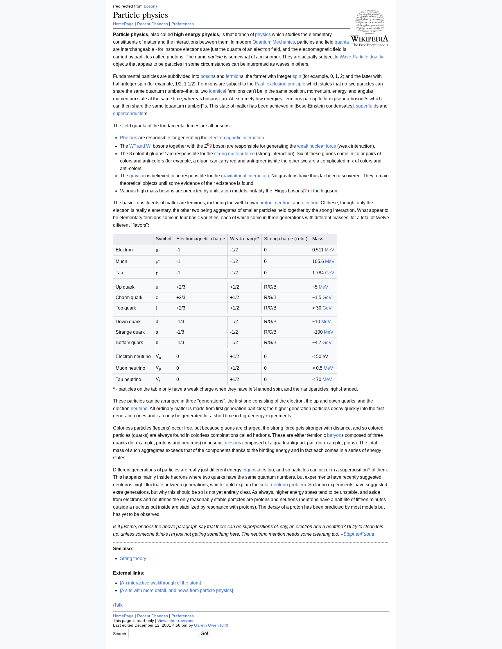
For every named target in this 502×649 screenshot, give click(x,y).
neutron (283, 202)
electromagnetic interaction (236, 137)
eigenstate (253, 469)
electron (310, 202)
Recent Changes (152, 24)
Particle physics (140, 14)
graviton (137, 175)
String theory (133, 558)
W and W (140, 146)
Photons (128, 137)
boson (206, 76)
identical (217, 91)
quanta (342, 42)
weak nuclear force (316, 146)
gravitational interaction (245, 175)
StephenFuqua (358, 534)
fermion (233, 76)
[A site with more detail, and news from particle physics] (176, 590)
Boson (149, 6)
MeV (329, 249)
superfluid (366, 105)
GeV (329, 272)
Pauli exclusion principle (280, 83)
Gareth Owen (206, 625)
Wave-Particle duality (361, 56)
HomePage (123, 24)
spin (297, 76)
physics (263, 34)
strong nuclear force (234, 153)
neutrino (139, 408)
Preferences (182, 24)
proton (265, 202)
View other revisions (175, 620)
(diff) (224, 625)
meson (232, 442)
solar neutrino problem (283, 484)
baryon (334, 435)
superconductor (129, 113)
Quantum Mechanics (273, 42)
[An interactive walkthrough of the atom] (160, 582)
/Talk (118, 604)
